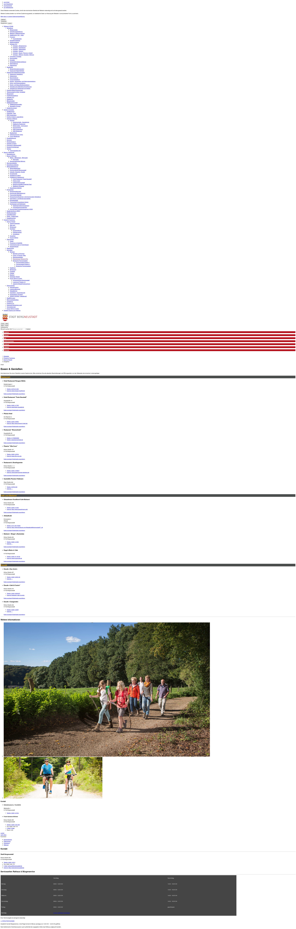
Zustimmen (3, 21)
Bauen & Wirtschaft (9, 152)
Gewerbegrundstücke (12, 165)
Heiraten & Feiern (11, 143)
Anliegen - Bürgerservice (20, 46)
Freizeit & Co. (10, 303)
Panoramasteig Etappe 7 (23, 262)
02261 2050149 (13, 577)
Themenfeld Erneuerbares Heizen (19, 202)
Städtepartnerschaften (16, 104)
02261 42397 (13, 610)
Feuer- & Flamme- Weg (19, 255)
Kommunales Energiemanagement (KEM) (21, 209)
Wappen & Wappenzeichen (17, 33)
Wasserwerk (10, 94)
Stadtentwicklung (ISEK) (13, 211)
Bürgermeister (14, 30)
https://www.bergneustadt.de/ (14, 868)
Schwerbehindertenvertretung (18, 62)
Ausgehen (12, 236)
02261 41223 (13, 507)
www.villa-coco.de (14, 456)
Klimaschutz (10, 190)
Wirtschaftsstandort (15, 168)
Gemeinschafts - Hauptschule (21, 122)
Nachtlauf (12, 229)
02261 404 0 (9, 862)
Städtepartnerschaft (12, 103)
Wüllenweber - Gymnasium (20, 126)
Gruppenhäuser (14, 246)
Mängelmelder (11, 101)
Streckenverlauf (17, 232)
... (9, 544)
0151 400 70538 (13, 526)
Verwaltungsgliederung (16, 32)
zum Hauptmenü (8, 4)
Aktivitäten (9, 250)
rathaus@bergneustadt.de (13, 866)
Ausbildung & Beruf (15, 175)
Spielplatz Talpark (15, 277)
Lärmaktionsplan (11, 214)
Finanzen (12, 37)
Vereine (9, 149)
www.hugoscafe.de (14, 558)
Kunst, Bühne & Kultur (16, 278)
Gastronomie (10, 248)
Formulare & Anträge (15, 56)
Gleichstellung (14, 63)
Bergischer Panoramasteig (20, 261)
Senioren (9, 140)
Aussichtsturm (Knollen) (16, 294)
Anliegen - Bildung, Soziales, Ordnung (23, 55)
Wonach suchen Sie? (6, 329)
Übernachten (10, 239)
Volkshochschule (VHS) (16, 135)
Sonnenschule (17, 127)
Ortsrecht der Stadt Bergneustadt (16, 72)
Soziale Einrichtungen (13, 147)
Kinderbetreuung (11, 138)
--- (10, 489)
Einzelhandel (13, 174)
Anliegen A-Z (13, 44)
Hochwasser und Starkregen (17, 204)
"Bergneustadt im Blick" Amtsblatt (16, 92)
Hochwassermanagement (20, 207)
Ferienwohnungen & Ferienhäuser (19, 245)
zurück (2, 833)
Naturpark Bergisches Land (14, 305)
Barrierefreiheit (8, 840)
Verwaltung (10, 28)
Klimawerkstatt (14, 200)
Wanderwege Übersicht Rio (20, 259)
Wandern (12, 252)
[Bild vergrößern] (149, 689)
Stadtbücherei (10, 111)
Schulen (12, 120)
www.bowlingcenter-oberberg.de (18, 472)
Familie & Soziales (9, 110)
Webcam (6, 845)
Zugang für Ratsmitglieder (17, 71)
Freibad (12, 273)
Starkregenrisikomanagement (21, 206)
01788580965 (13, 438)
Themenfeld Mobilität (15, 195)
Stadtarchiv (10, 99)
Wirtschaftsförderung (12, 166)
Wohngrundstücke (12, 163)
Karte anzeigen (8, 394)
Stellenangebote (14, 42)
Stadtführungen (11, 298)
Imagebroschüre (11, 218)
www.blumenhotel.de (15, 440)
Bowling (12, 275)
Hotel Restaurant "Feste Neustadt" (22, 179)
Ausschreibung (17, 230)
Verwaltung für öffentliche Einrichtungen (21, 87)
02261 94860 (13, 422)
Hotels (11, 241)
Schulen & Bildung (12, 119)
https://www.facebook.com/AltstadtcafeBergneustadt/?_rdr (25, 527)
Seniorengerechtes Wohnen (17, 161)
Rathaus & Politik (8, 26)
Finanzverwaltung (15, 79)
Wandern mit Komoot (18, 254)
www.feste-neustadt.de (15, 407)
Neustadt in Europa (15, 106)
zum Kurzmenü (8, 6)
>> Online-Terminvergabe (7, 921)
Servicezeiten (13, 58)
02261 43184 (13, 813)
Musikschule (13, 133)
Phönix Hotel (16, 181)
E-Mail (10, 828)
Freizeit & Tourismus (9, 220)
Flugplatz (12, 271)
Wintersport (13, 227)
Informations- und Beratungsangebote (20, 198)
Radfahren (13, 268)
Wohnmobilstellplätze (13, 300)
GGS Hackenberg (18, 129)
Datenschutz (13, 65)
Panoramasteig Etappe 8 (23, 264)
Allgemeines (13, 76)
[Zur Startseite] (20, 322)
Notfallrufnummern (12, 108)
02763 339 (12, 487)
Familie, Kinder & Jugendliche (15, 117)
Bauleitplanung (11, 154)
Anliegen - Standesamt (19, 47)
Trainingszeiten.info (15, 151)
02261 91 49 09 (13, 556)
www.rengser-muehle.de (16, 391)
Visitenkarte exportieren (18, 394)
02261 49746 (13, 454)
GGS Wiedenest (17, 131)
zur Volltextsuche (8, 7)
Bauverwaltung (14, 78)
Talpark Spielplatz (15, 223)
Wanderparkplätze (18, 257)
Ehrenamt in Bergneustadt (14, 145)
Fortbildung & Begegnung (17, 177)
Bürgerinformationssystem (17, 69)
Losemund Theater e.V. (19, 282)
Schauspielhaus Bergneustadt (21, 280)
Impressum (7, 843)
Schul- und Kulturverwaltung (17, 83)
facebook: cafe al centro (15, 595)
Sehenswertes (11, 285)
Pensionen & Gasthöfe (16, 243)
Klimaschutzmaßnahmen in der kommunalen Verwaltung (25, 197)
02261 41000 (13, 542)
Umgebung (10, 301)
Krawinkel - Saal (11, 113)
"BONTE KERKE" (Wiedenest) (18, 296)
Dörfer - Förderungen (12, 216)
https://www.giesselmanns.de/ (17, 509)
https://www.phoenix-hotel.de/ (17, 423)
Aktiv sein (12, 225)
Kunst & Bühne (14, 238)
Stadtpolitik (10, 67)
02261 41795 (13, 405)
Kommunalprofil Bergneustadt (18, 170)
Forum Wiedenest (15, 136)
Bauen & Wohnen (11, 156)
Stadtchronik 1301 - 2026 (17, 35)
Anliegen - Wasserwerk (19, 49)
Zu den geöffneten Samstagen (61, 913)
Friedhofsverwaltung (12, 95)
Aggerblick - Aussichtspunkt (17, 293)
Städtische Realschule (19, 124)
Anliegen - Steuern (18, 51)
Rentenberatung (11, 142)
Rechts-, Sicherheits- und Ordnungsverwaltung (22, 81)
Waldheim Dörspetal (18, 186)
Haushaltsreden (17, 39)
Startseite (6, 356)
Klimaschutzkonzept (15, 191)
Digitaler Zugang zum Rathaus (12, 310)
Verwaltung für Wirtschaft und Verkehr (20, 88)
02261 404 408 (13, 825)
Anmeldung (16, 234)
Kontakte (12, 60)
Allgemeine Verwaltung (16, 74)
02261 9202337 (13, 593)
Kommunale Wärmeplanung (17, 193)
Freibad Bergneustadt (19, 182)
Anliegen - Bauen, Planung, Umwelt (23, 53)
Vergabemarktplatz (15, 40)
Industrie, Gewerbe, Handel (17, 172)
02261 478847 (13, 471)
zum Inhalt (6, 2)
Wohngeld (16, 159)
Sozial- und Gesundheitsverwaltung (19, 85)
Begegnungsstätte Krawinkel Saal (22, 184)
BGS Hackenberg (11, 115)
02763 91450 (13, 389)
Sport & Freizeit (11, 222)
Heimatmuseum (14, 287)
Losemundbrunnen (15, 289)
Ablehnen (3, 19)
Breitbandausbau (11, 213)
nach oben (3, 835)
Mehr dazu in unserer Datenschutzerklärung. (13, 16)
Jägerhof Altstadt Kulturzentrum (21, 284)
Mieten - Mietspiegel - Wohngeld (19, 158)
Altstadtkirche (13, 291)
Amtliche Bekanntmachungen (15, 90)
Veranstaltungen (11, 307)
